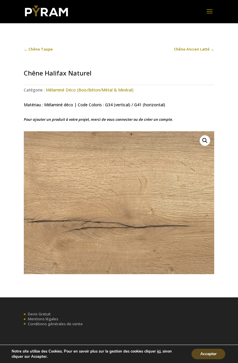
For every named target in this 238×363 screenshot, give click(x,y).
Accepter (208, 354)
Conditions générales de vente (55, 323)
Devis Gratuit (39, 314)
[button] (205, 140)
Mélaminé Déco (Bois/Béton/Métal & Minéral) (90, 90)
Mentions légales (43, 318)
